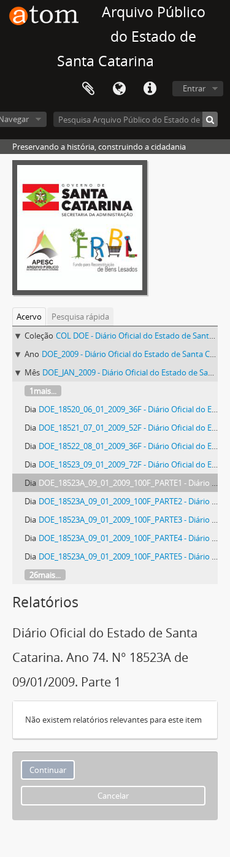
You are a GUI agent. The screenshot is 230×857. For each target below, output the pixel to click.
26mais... (45, 574)
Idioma (119, 89)
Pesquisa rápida (80, 316)
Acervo (29, 316)
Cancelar (113, 795)
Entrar (194, 88)
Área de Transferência (88, 89)
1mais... (42, 390)
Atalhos (149, 89)
